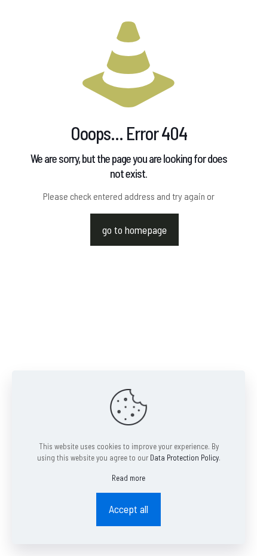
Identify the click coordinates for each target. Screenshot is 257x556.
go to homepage (134, 229)
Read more (128, 478)
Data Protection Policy (184, 457)
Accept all (128, 508)
